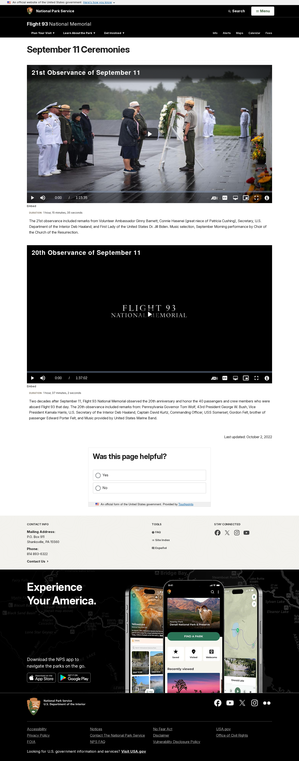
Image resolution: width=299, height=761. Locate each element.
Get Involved (112, 33)
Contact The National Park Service (117, 735)
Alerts (227, 33)
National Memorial (59, 24)
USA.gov (223, 729)
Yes (105, 475)
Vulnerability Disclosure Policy (176, 742)
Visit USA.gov (133, 751)
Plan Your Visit (41, 33)
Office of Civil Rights (232, 735)
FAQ (158, 532)
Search (238, 11)
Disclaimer (161, 735)
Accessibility (37, 729)
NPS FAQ (97, 742)
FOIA (31, 742)
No (104, 488)
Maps (239, 33)
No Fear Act (162, 729)
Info (215, 33)
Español (161, 548)
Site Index (162, 540)
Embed (31, 206)
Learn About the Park (77, 33)
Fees (269, 33)
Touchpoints (185, 504)
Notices (96, 729)
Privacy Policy (38, 735)
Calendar (254, 33)
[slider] (149, 192)
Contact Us (36, 561)
